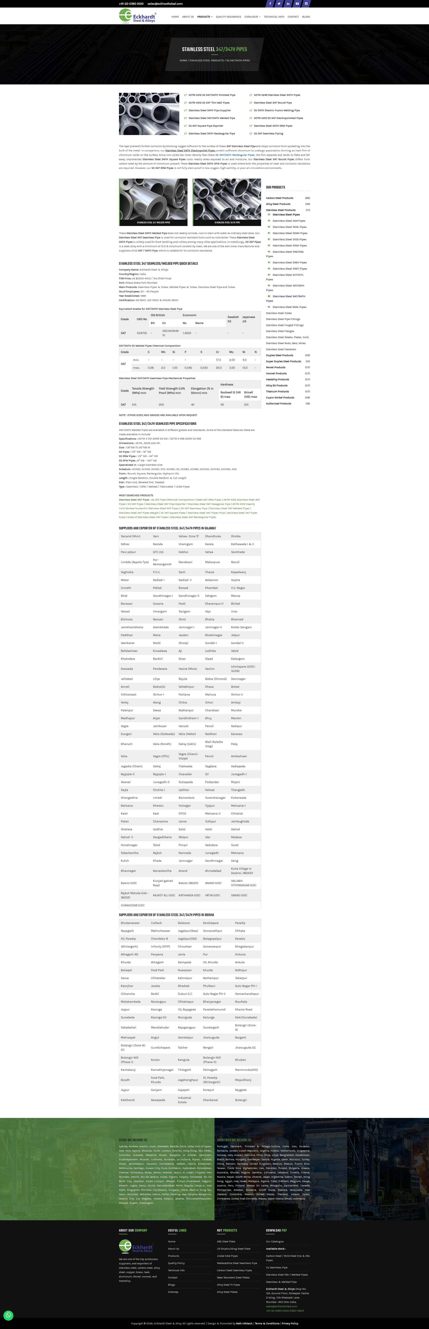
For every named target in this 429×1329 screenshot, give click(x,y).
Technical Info (176, 1270)
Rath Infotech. (244, 1323)
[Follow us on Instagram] (306, 3)
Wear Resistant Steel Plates (233, 1277)
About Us (188, 16)
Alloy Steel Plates (227, 1291)
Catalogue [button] (251, 16)
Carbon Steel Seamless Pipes (234, 1270)
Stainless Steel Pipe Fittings (283, 319)
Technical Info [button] (274, 16)
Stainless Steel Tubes (279, 313)
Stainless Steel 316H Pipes (290, 262)
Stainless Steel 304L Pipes (290, 227)
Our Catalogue (275, 1241)
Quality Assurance (228, 16)
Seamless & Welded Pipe (281, 1281)
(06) (307, 397)
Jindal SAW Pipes (227, 1255)
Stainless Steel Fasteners (281, 349)
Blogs (306, 16)
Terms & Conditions (267, 1323)
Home (175, 16)
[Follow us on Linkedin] (288, 3)
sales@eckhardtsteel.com (165, 4)
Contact (293, 16)
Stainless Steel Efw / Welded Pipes (287, 1274)
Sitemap (173, 1291)
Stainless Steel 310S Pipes (290, 239)
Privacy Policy (290, 1323)
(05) (307, 355)
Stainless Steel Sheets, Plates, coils (287, 337)
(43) (307, 204)
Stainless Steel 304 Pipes (289, 220)
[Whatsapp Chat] (8, 1316)
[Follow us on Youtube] (297, 3)
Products (173, 1255)
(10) (308, 361)
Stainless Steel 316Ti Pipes (290, 268)
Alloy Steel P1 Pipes (228, 1284)
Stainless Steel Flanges (280, 331)
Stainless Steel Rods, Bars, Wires (286, 343)
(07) (307, 367)
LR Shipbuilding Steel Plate (233, 1248)
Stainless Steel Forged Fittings (285, 325)
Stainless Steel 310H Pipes (290, 245)
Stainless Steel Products (206, 60)
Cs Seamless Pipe (276, 1267)
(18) (308, 403)
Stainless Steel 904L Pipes (290, 307)
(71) (308, 210)
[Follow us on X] (279, 3)
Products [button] (203, 16)
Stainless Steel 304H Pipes (290, 233)
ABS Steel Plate (226, 1241)
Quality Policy (176, 1263)
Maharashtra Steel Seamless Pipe (237, 1263)
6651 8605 (297, 1310)
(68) (307, 198)
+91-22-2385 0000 (131, 4)
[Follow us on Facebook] (270, 3)
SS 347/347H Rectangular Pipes (235, 154)
